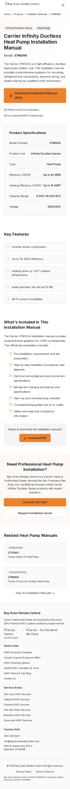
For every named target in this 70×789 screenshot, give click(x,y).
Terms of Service (44, 771)
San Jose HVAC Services (17, 694)
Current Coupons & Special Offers (22, 657)
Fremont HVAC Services (17, 704)
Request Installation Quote (35, 513)
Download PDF (37, 438)
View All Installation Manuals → (35, 593)
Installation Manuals (37, 14)
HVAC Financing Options (17, 662)
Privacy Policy (23, 771)
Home (7, 14)
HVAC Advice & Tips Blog (17, 673)
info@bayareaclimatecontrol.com (21, 741)
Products (18, 14)
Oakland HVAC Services (17, 699)
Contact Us (10, 678)
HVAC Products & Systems (18, 652)
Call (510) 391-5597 (35, 502)
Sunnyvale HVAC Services (18, 720)
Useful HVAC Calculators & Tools (21, 668)
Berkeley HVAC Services (17, 715)
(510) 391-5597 (12, 736)
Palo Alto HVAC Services (17, 709)
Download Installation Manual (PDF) (36, 95)
